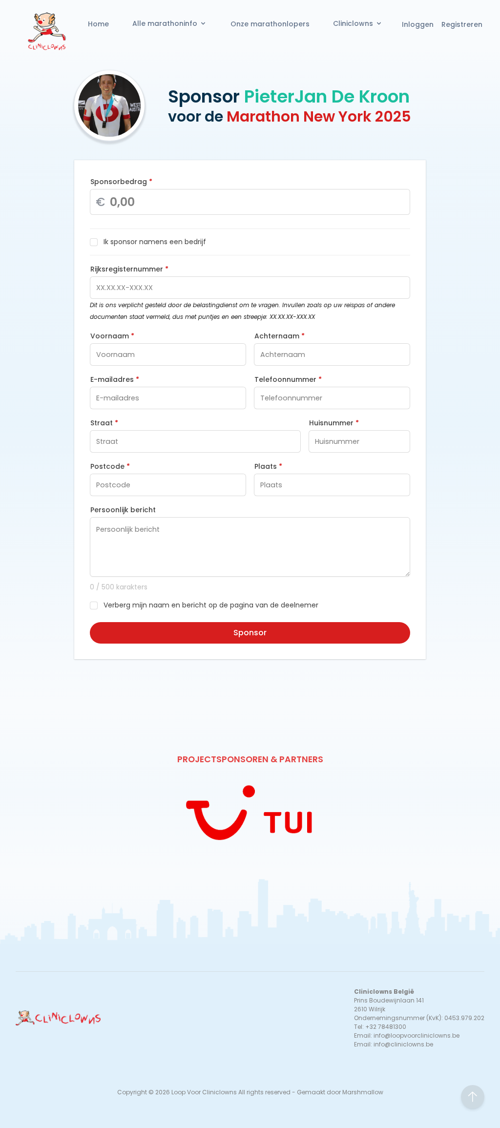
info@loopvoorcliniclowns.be (416, 1035)
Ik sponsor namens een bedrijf (155, 242)
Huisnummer (334, 423)
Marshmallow (362, 1092)
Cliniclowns (353, 23)
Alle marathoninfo (164, 23)
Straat (104, 423)
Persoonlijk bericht (123, 510)
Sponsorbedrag (121, 182)
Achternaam (279, 336)
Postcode (110, 466)
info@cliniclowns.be (403, 1044)
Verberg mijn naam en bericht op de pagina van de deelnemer (211, 605)
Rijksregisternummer (129, 269)
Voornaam (112, 336)
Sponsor (250, 632)
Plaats (268, 466)
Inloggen (418, 24)
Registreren (461, 24)
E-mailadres (114, 379)
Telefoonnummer (288, 379)
